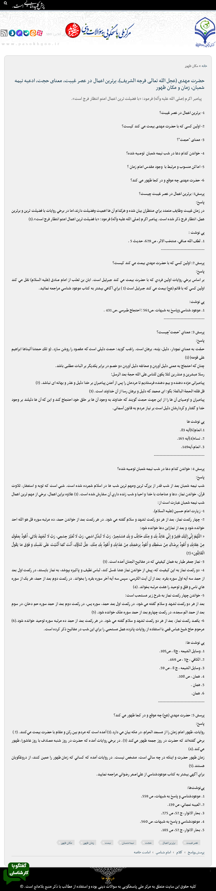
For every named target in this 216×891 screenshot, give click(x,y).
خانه (210, 14)
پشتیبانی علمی (73, 14)
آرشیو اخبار (49, 14)
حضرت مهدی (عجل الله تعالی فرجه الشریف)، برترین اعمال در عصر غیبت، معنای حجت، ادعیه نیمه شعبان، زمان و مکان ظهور (109, 84)
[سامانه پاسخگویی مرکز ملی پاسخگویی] (16, 886)
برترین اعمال (169, 843)
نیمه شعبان (128, 843)
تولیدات (130, 14)
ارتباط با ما (27, 14)
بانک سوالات (192, 14)
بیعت (108, 843)
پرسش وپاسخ (196, 852)
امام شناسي (163, 852)
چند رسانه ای (150, 14)
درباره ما (108, 878)
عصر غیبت (192, 843)
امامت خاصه (142, 852)
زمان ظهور (88, 843)
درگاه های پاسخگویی (104, 14)
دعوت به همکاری (200, 24)
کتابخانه (172, 14)
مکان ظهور (66, 843)
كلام (179, 852)
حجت (148, 843)
